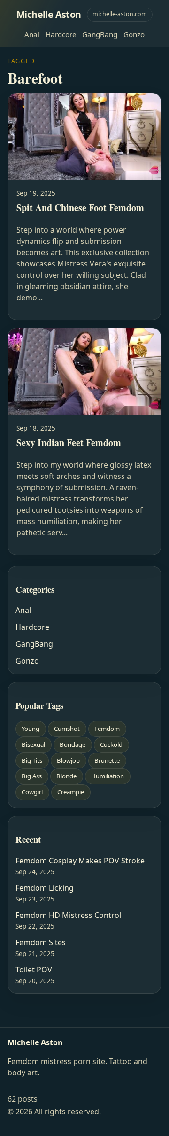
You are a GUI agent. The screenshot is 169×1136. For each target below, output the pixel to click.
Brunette (107, 760)
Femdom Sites (40, 942)
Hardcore (61, 34)
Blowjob (68, 760)
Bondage (72, 744)
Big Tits (32, 760)
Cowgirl (32, 792)
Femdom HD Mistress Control (68, 915)
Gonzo (134, 34)
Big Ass (32, 776)
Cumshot (67, 728)
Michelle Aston (48, 14)
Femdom (107, 728)
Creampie (70, 792)
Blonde (66, 776)
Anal (31, 34)
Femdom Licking (44, 888)
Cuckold (111, 744)
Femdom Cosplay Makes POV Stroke (80, 860)
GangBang (99, 34)
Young (30, 728)
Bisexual (33, 744)
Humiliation (107, 776)
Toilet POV (33, 969)
